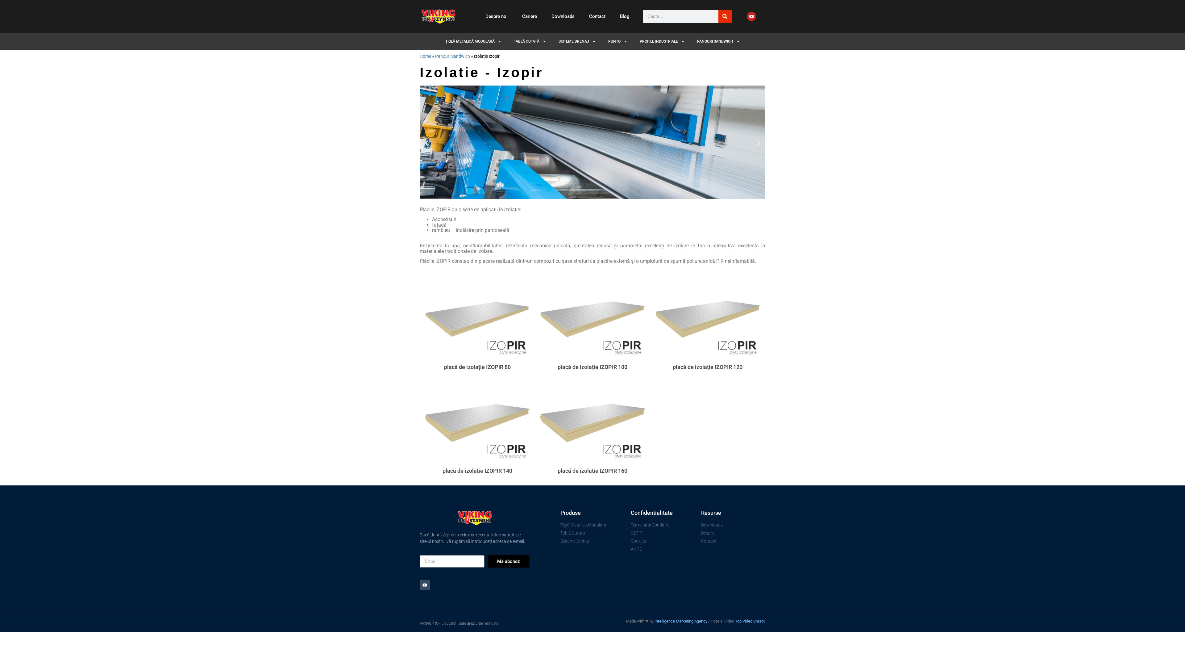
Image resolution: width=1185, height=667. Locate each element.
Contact (597, 16)
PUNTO (614, 41)
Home (425, 56)
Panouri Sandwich (452, 56)
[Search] (725, 16)
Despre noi (496, 16)
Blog (625, 16)
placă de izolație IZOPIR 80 (477, 367)
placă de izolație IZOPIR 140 (477, 471)
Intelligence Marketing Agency (681, 621)
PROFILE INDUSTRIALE (659, 41)
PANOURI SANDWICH (715, 41)
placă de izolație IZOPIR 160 (592, 471)
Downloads (563, 16)
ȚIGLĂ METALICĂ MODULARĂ (470, 41)
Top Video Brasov (750, 621)
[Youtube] (751, 16)
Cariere (529, 16)
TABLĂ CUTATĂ (526, 41)
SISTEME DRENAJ (574, 41)
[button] (426, 143)
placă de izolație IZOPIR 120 (707, 367)
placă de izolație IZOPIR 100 (592, 367)
